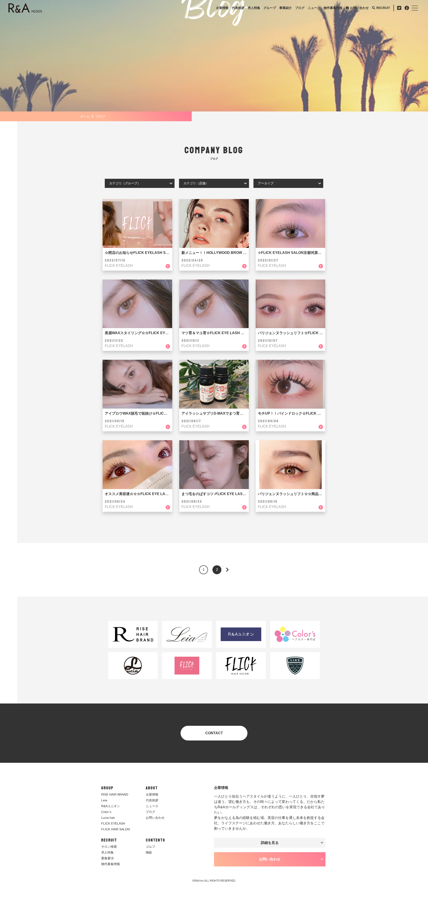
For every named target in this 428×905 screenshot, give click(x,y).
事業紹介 (285, 8)
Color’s (106, 812)
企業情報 (222, 8)
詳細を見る (270, 843)
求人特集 (254, 8)
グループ (269, 8)
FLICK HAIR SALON (115, 829)
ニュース (314, 8)
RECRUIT (383, 8)
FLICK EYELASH (113, 823)
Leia (104, 800)
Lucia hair (108, 817)
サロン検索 (109, 846)
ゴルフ (150, 846)
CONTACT (214, 733)
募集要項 (107, 858)
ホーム (85, 116)
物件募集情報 (333, 8)
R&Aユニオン (110, 806)
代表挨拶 (238, 8)
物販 (149, 852)
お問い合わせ (359, 8)
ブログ (300, 8)
